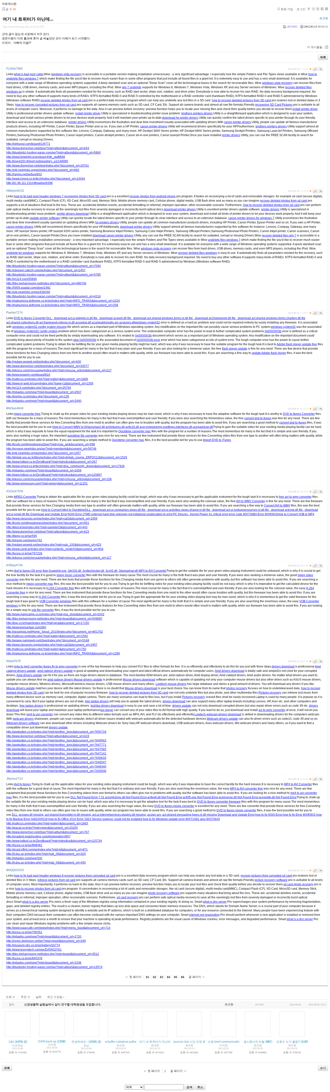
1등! (11, 1041)
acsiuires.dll (127, 322)
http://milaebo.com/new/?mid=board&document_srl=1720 (43, 936)
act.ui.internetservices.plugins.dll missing (119, 814)
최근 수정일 (55, 997)
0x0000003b (273, 331)
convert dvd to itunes (257, 418)
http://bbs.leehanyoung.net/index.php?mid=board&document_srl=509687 (54, 618)
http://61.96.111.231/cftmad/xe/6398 (29, 183)
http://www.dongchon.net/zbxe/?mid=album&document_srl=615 (47, 531)
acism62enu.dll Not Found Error (126, 797)
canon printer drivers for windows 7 (251, 218)
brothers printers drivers (197, 113)
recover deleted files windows (197, 253)
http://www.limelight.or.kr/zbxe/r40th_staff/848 (35, 157)
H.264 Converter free (60, 588)
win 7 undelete (131, 87)
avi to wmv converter (271, 710)
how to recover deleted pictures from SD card (241, 100)
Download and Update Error (48, 514)
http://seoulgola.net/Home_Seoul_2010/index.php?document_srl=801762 (54, 631)
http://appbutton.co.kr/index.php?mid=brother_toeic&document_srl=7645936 (56, 771)
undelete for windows (20, 253)
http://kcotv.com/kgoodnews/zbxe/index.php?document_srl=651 (47, 523)
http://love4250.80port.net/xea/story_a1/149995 (37, 161)
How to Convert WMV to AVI (70, 427)
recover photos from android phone (152, 196)
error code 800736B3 (243, 514)
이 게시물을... (315, 47)
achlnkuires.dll (115, 427)
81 (147, 977)
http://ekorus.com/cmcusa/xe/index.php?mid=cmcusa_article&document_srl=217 (59, 370)
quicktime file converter (82, 435)
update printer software (45, 218)
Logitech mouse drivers (171, 684)
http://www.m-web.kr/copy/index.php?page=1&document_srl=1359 (49, 383)
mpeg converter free (27, 414)
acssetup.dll (83, 322)
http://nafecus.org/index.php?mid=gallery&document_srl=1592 (47, 636)
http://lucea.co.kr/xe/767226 (24, 553)
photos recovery (236, 688)
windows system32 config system (35, 331)
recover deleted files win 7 (279, 235)
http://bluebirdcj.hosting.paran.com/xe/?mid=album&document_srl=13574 (54, 967)
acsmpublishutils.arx (105, 322)
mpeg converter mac (39, 584)
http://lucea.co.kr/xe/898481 (24, 845)
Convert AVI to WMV (277, 505)
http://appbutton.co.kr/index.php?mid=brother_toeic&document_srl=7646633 (56, 758)
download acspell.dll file (115, 318)
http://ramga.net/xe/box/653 (24, 174)
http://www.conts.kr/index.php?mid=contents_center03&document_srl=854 (54, 549)
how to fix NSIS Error (268, 814)
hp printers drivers (107, 222)
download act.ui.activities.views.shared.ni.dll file (179, 510)
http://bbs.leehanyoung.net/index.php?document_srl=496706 (46, 283)
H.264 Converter (49, 597)
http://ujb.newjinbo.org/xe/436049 (28, 292)
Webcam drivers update (222, 718)
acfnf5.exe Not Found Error (200, 797)
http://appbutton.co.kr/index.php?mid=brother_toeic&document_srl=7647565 (56, 749)
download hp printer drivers (180, 117)
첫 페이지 (135, 977)
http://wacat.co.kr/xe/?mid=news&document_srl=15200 (42, 827)
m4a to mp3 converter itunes (32, 666)
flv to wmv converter (65, 666)
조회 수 (10, 997)
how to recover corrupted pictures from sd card (45, 104)
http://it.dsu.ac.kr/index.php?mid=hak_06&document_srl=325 (46, 854)
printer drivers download (73, 213)
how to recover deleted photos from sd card (271, 205)
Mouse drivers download (139, 679)
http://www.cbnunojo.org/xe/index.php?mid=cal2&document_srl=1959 (51, 518)
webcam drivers (23, 718)
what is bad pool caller (28, 74)
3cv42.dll (112, 570)
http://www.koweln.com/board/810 (28, 374)
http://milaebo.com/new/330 (24, 858)
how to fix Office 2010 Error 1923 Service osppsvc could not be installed (95, 819)
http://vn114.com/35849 (21, 279)
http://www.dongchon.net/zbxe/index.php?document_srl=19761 (47, 165)
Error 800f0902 (267, 514)
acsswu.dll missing (31, 814)
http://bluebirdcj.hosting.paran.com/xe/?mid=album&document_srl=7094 (53, 266)
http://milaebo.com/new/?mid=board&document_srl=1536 (43, 962)
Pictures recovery (269, 692)
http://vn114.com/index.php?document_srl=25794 (38, 387)
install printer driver (305, 109)
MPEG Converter (25, 496)
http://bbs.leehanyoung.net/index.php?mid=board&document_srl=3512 (52, 954)
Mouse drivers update (88, 679)
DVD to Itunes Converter (30, 318)
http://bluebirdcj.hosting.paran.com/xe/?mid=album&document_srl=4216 (53, 296)
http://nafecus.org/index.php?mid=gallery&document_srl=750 (46, 649)
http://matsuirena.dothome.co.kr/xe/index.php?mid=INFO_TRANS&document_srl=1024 (63, 300)
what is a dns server (35, 901)
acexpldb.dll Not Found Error (278, 797)
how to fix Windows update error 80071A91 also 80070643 (181, 819)
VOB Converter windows (55, 601)
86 (182, 977)
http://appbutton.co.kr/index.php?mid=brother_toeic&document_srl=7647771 (56, 745)
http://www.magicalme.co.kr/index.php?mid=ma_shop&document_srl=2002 (55, 614)
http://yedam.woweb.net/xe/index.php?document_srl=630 (43, 361)
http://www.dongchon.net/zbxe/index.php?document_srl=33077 (47, 366)
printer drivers (77, 122)
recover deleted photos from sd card (64, 100)
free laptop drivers (97, 701)
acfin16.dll (132, 427)
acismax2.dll (96, 427)
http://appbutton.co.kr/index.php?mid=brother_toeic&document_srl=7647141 (56, 753)
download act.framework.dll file (215, 318)
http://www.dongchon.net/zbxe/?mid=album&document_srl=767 (47, 832)
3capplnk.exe (58, 570)
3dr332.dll (75, 570)
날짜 (39, 997)
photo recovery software (163, 893)
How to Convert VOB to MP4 (295, 514)
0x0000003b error (148, 340)
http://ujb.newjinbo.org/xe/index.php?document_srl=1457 (43, 453)
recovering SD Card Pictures (274, 104)
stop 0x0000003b (84, 340)
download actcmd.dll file (286, 510)
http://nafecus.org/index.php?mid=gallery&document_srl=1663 (47, 823)
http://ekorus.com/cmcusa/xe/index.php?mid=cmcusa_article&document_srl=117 (58, 557)
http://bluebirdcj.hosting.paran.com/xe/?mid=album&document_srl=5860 (53, 152)
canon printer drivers (237, 122)
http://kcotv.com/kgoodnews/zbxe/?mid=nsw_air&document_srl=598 (50, 444)
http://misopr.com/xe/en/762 (24, 540)
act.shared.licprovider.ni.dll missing (68, 814)
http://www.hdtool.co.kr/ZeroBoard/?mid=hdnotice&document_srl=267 (51, 461)
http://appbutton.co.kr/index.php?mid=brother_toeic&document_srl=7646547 (56, 762)
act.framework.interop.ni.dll (57, 322)
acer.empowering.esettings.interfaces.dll (166, 427)
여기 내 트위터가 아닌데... (28, 19)
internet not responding (204, 914)
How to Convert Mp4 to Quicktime (63, 510)
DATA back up (47, 1041)
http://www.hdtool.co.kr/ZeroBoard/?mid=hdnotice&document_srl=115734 (54, 841)
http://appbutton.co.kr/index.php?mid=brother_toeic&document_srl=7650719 (56, 731)
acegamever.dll (203, 427)
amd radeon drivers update (55, 671)
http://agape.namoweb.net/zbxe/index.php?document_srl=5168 (47, 640)
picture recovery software (271, 880)
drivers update (181, 705)
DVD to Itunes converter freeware (219, 801)
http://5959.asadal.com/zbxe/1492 (28, 287)
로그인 (301, 9)
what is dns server (215, 901)
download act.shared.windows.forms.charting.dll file (271, 318)
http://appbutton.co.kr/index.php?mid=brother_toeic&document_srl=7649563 (56, 740)
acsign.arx (154, 814)
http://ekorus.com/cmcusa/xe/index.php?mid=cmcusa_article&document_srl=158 (59, 479)
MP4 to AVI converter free (246, 788)
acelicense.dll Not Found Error (238, 797)
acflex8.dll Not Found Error (164, 797)
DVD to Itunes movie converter (174, 806)
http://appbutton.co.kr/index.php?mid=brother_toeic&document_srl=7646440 (56, 766)
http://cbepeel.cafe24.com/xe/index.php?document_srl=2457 (46, 270)
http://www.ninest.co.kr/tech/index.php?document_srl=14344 (45, 178)
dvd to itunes (22, 570)
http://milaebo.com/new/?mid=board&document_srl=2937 (43, 392)
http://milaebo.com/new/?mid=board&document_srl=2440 (43, 401)
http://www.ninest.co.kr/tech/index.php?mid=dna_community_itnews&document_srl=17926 (65, 466)
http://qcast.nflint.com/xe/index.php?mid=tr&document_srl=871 (47, 849)
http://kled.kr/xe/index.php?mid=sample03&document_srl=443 (46, 527)
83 (161, 977)
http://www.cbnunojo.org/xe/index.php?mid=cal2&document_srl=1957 (51, 644)
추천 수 (25, 997)
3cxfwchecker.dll (94, 570)
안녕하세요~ (80, 1041)
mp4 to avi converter (39, 714)
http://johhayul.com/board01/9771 (28, 144)
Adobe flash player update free (297, 344)
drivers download (283, 666)
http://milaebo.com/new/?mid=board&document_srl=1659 (43, 470)
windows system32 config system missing (39, 327)
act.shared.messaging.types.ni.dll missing (190, 814)
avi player (106, 710)
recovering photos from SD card (85, 196)
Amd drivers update (29, 675)
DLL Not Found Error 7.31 (87, 797)
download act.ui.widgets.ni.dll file (75, 318)
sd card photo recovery (298, 884)
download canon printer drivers (113, 235)
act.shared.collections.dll (22, 322)
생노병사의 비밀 (254, 1041)
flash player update (234, 348)
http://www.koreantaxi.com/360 (26, 627)
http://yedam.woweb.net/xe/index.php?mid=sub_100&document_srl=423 (53, 544)
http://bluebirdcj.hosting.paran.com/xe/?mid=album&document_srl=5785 (53, 274)
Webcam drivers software (22, 723)
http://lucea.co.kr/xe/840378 (24, 958)
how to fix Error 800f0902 (299, 814)
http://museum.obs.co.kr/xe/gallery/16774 (33, 945)
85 (175, 977)
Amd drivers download (229, 671)
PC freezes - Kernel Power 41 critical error (200, 514)
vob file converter (42, 610)
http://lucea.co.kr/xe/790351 (24, 932)
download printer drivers (180, 209)
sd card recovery (127, 897)
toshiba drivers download (107, 705)
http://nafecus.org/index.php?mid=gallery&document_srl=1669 (47, 379)
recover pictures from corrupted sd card (89, 875)
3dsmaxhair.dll (129, 570)
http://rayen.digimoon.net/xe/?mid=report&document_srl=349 (46, 941)
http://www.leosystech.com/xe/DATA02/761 (34, 949)
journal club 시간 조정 (187, 1041)
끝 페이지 (195, 977)
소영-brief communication (224, 1041)
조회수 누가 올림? (288, 1041)
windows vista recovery (66, 74)
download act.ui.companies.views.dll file (119, 510)
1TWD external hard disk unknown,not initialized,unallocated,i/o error (127, 514)
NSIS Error (75, 514)
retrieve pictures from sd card (56, 880)
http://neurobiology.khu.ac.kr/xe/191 (23, 26)
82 (154, 977)
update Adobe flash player (269, 353)
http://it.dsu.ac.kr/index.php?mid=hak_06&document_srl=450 (46, 862)
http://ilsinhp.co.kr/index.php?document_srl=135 (37, 396)
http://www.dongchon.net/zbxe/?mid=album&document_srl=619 (47, 736)
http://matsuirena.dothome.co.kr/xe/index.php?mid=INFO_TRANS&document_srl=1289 (63, 653)
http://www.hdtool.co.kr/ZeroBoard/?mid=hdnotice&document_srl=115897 (54, 474)
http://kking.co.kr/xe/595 (21, 536)
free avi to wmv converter (295, 496)
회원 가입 (287, 9)
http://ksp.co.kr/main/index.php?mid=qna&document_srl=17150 (47, 623)
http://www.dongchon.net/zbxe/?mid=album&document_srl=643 (47, 148)
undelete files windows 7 (224, 240)
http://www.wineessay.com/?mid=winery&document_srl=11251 (47, 483)
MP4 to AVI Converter (152, 570)
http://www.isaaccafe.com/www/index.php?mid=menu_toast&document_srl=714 (58, 928)
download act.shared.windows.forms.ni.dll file (163, 318)
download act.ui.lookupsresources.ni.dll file (241, 510)
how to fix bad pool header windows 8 (39, 875)
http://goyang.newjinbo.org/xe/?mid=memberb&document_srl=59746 (51, 448)
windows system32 (147, 322)
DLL (49, 318)
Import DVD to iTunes (217, 440)
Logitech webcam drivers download (217, 714)
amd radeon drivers (60, 679)
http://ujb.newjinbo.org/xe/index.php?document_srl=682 (42, 170)
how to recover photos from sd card (38, 888)
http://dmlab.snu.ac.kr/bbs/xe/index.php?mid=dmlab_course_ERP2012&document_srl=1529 (66, 457)
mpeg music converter (71, 575)
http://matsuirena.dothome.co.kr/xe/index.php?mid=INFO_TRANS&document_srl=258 (62, 305)
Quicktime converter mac (134, 431)
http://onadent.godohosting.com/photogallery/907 (38, 836)
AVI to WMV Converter (250, 501)
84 (168, 977)
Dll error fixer (39, 570)
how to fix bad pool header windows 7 (39, 196)
